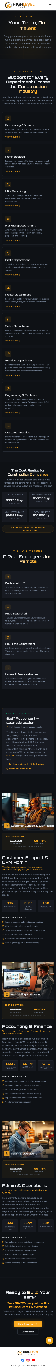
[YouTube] (33, 1360)
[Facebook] (22, 1360)
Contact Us (28, 1332)
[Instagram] (28, 1360)
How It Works (25, 1324)
